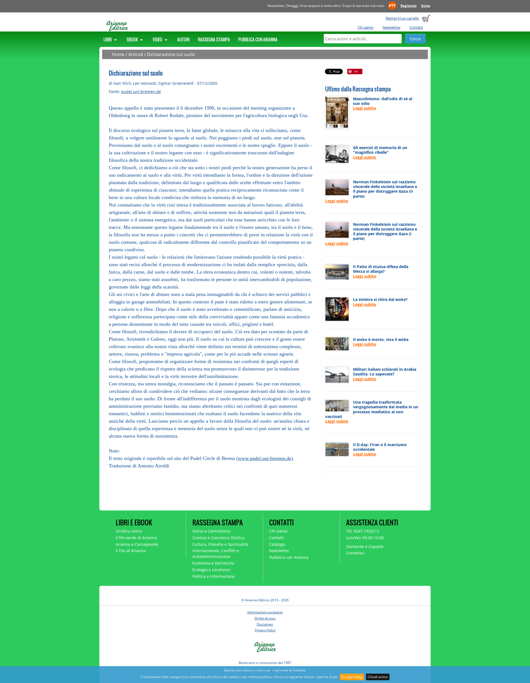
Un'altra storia (129, 531)
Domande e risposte (364, 546)
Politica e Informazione (213, 576)
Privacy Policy (351, 676)
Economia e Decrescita (213, 563)
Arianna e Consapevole (137, 544)
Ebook (133, 39)
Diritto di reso (265, 618)
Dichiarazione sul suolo (171, 54)
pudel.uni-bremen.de (141, 91)
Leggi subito (364, 108)
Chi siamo (365, 27)
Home (118, 54)
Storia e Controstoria (211, 531)
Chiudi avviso (378, 676)
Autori (183, 39)
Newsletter (392, 27)
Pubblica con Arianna (257, 39)
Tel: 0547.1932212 (362, 531)
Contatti (416, 27)
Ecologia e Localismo (211, 569)
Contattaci (355, 552)
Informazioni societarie (265, 612)
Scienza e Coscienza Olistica (218, 537)
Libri (108, 39)
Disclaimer (265, 624)
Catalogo (277, 544)
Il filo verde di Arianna (136, 537)
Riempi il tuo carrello (402, 18)
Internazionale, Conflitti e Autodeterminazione (215, 553)
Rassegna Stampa (214, 39)
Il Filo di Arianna (131, 550)
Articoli (135, 54)
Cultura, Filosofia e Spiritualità (220, 544)
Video (158, 39)
